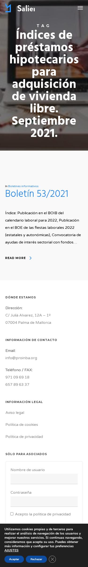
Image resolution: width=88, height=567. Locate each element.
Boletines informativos (23, 186)
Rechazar (36, 559)
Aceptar (14, 559)
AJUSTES (11, 550)
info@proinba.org (21, 358)
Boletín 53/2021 (36, 194)
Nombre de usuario (28, 470)
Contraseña (21, 492)
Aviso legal (14, 412)
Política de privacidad (24, 436)
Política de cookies (21, 424)
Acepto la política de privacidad (43, 514)
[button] (80, 7)
